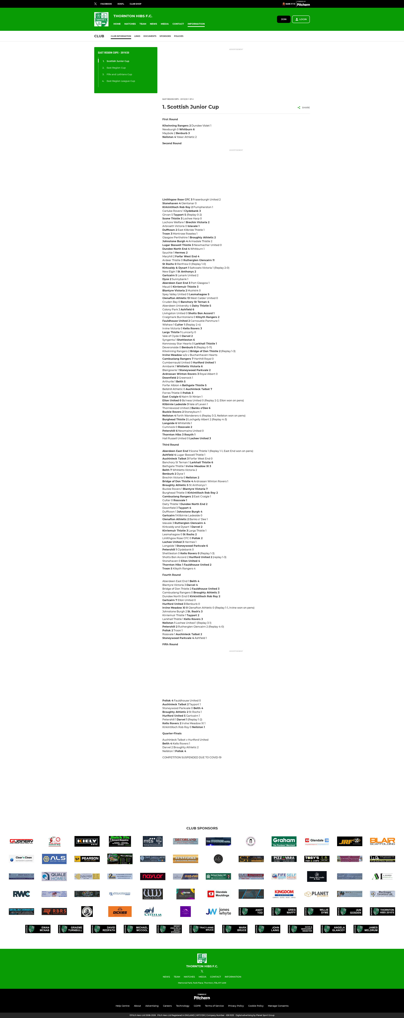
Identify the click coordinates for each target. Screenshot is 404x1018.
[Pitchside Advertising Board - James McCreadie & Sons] (317, 877)
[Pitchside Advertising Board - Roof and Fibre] (251, 894)
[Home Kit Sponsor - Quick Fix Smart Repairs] (120, 842)
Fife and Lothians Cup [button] (119, 74)
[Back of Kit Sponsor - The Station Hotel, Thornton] (218, 842)
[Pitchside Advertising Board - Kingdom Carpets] (284, 894)
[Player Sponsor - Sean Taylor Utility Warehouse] (185, 912)
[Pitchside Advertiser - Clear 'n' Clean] (21, 859)
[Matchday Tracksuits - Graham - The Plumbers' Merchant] (284, 842)
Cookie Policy (256, 1005)
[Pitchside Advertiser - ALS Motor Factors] (54, 859)
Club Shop (135, 4)
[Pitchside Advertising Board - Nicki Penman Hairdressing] (349, 894)
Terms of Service (214, 1005)
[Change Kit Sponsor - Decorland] (185, 842)
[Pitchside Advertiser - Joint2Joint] (120, 877)
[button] (117, 24)
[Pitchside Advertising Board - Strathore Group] (120, 894)
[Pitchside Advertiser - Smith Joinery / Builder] (349, 877)
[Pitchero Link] (303, 5)
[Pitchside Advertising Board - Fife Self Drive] (284, 877)
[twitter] (95, 4)
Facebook (106, 4)
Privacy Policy (236, 1005)
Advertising (152, 1005)
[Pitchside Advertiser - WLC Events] (218, 859)
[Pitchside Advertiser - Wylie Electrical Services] (382, 859)
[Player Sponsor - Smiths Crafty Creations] (251, 842)
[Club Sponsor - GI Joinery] (21, 842)
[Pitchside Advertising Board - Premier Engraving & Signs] (185, 894)
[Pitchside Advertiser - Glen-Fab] (185, 877)
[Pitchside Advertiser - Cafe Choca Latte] (152, 859)
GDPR (197, 1005)
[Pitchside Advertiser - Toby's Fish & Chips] (317, 859)
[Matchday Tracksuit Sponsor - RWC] (21, 894)
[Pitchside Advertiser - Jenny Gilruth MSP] (21, 877)
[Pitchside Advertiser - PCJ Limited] (120, 859)
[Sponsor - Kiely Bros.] (87, 842)
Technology (182, 1005)
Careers (167, 1005)
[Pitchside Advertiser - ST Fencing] (251, 859)
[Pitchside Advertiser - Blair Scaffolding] (382, 842)
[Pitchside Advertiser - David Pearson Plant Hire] (87, 859)
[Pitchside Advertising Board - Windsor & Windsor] (152, 894)
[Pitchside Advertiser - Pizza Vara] (284, 859)
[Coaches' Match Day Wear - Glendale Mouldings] (218, 894)
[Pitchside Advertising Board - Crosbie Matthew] (349, 859)
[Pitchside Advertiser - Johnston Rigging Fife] (349, 842)
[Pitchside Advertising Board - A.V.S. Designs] (87, 894)
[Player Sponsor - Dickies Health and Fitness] (120, 912)
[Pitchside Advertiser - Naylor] (152, 877)
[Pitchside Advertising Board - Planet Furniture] (317, 894)
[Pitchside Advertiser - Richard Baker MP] (218, 877)
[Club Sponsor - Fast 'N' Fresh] (54, 842)
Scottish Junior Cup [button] (118, 61)
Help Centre (123, 1005)
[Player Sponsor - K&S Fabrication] (87, 912)
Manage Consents (278, 1005)
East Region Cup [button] (116, 67)
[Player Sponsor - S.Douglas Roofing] (152, 912)
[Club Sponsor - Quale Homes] (54, 877)
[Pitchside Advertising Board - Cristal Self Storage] (21, 912)
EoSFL (121, 4)
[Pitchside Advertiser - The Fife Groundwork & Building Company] (87, 877)
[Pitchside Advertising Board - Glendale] (317, 842)
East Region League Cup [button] (121, 81)
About (137, 1005)
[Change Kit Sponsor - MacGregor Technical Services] (152, 842)
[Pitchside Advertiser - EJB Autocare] (251, 877)
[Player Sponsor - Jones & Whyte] (218, 912)
